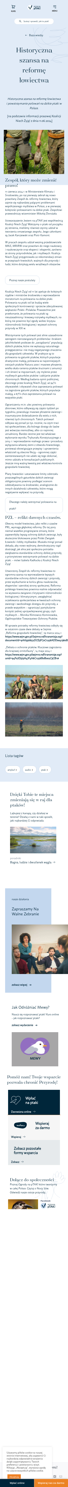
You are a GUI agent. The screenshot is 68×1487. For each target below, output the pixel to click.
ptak (43, 769)
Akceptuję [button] (14, 1477)
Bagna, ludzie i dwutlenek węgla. (31, 862)
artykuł (11, 769)
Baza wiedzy (36, 35)
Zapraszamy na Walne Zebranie (25, 911)
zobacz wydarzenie (22, 1025)
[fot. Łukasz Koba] (34, 703)
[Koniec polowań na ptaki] (34, 666)
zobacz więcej (19, 984)
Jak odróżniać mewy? (30, 1007)
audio (28, 769)
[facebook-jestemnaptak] (33, 1200)
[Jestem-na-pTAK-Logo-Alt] (34, 4)
